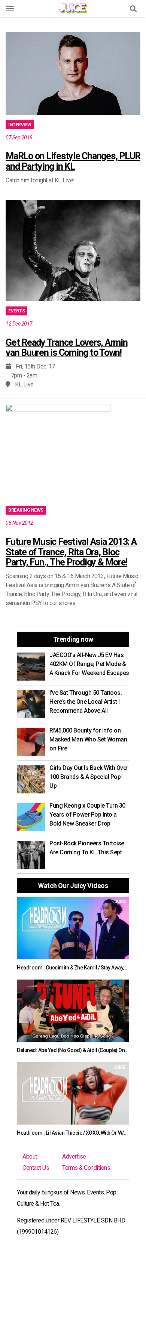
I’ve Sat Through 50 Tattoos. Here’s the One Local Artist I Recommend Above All (85, 701)
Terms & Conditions (86, 1167)
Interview (19, 124)
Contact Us (35, 1167)
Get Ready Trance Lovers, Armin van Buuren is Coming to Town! (67, 347)
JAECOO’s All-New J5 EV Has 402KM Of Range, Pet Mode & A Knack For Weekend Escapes (89, 663)
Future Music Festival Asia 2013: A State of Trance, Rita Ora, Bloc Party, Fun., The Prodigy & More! (71, 552)
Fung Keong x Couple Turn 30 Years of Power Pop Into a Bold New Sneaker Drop (87, 814)
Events (16, 311)
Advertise (74, 1156)
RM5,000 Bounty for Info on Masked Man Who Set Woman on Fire (88, 739)
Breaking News (25, 510)
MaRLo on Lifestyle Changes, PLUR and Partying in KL (73, 161)
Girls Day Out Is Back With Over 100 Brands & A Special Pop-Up (88, 776)
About (29, 1156)
